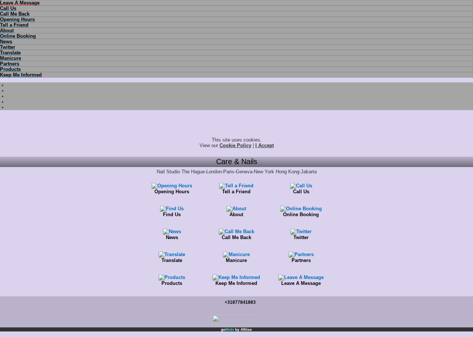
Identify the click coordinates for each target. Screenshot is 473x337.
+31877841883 (240, 302)
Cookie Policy (235, 145)
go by (236, 329)
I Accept (264, 145)
